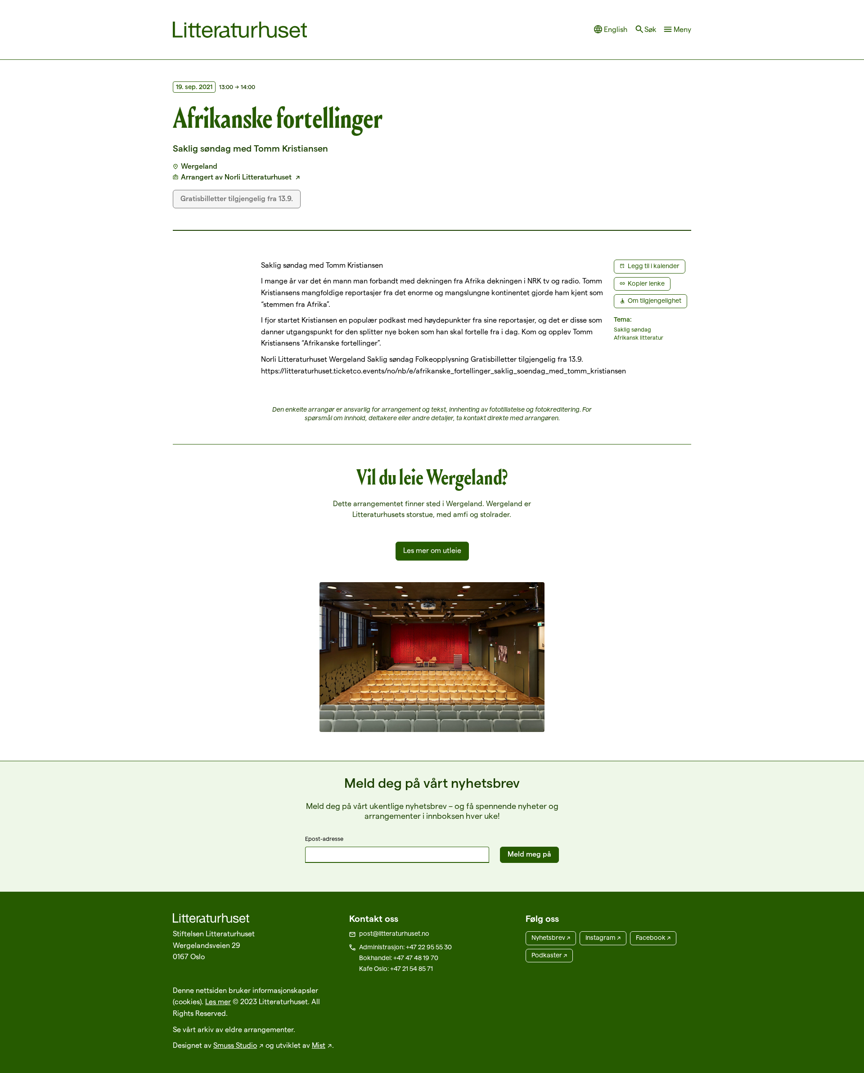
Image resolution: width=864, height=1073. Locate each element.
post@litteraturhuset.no (394, 933)
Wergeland (199, 166)
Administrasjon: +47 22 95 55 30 (405, 947)
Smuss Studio (235, 1045)
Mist (318, 1045)
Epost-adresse (324, 838)
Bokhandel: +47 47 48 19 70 (398, 957)
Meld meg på (529, 854)
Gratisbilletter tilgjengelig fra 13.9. (236, 198)
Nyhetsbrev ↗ (550, 937)
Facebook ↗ (653, 937)
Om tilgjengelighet (654, 300)
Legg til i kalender (654, 265)
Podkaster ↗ (549, 955)
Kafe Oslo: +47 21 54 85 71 (396, 968)
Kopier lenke (646, 283)
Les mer (218, 1002)
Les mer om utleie (432, 550)
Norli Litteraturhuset (259, 177)
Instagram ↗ (603, 937)
